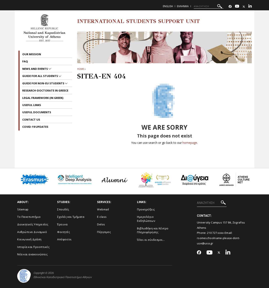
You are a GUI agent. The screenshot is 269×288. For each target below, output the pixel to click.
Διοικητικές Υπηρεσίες (32, 224)
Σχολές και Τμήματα (70, 217)
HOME (80, 68)
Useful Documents (36, 112)
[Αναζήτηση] (219, 7)
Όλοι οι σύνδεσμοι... (151, 240)
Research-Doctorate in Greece (45, 90)
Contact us (31, 119)
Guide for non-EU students (43, 83)
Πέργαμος (104, 232)
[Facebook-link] (230, 6)
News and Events (35, 69)
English (168, 6)
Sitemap (23, 209)
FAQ (25, 61)
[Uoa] (24, 276)
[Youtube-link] (237, 6)
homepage (189, 143)
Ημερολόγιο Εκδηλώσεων (146, 219)
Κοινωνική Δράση (29, 239)
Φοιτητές (63, 232)
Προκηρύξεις (146, 209)
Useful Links (31, 105)
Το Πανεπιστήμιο (29, 217)
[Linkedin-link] (250, 6)
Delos (101, 224)
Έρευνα (62, 224)
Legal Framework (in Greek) (42, 98)
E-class (102, 217)
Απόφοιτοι (64, 239)
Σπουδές (63, 209)
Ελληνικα (183, 6)
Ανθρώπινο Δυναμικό (32, 232)
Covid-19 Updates (35, 127)
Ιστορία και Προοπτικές (33, 247)
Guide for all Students (40, 76)
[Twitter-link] (244, 6)
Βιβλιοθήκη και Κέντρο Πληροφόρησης (153, 230)
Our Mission (31, 54)
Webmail (103, 209)
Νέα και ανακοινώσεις (32, 254)
